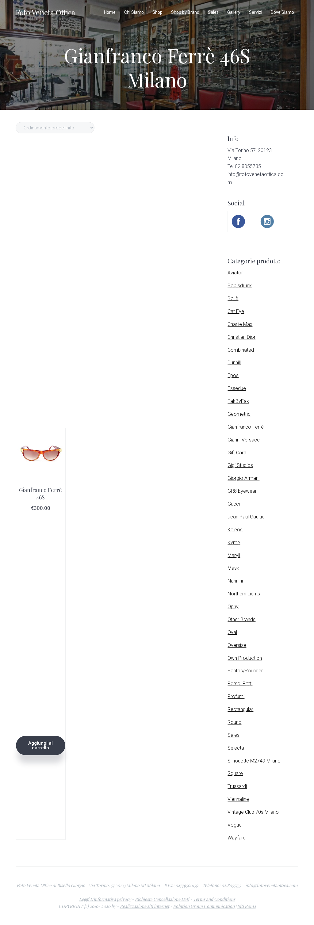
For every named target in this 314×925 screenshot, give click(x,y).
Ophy (233, 607)
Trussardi (237, 786)
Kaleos (235, 530)
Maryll (234, 555)
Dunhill (234, 362)
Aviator (235, 273)
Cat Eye (236, 311)
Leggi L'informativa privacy (105, 899)
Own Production (245, 658)
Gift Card (237, 453)
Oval (232, 632)
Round (234, 722)
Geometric (239, 414)
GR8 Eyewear (242, 491)
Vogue (235, 825)
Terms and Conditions (214, 899)
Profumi (236, 696)
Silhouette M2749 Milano (254, 761)
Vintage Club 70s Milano (253, 812)
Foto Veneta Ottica (45, 12)
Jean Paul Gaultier (247, 517)
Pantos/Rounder (245, 671)
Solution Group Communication (204, 906)
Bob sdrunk (240, 286)
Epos (233, 375)
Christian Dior (241, 337)
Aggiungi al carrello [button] (40, 745)
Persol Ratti (240, 683)
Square (235, 773)
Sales (233, 735)
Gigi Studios (240, 465)
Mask (233, 568)
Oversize (237, 645)
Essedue (237, 388)
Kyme (234, 542)
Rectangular (240, 709)
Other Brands (241, 619)
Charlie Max (240, 324)
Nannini (235, 581)
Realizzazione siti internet (144, 906)
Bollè (233, 298)
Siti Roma (246, 906)
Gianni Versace (244, 440)
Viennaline (238, 799)
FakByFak (238, 401)
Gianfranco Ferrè (246, 427)
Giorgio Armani (243, 478)
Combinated (241, 350)
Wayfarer (237, 838)
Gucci (234, 504)
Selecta (236, 748)
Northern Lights (244, 594)
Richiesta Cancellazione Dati (162, 899)
